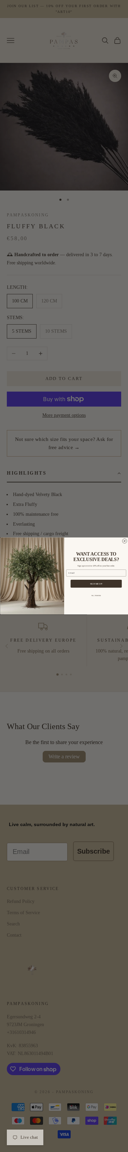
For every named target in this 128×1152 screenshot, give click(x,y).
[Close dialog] (124, 541)
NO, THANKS (96, 596)
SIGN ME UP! (96, 584)
